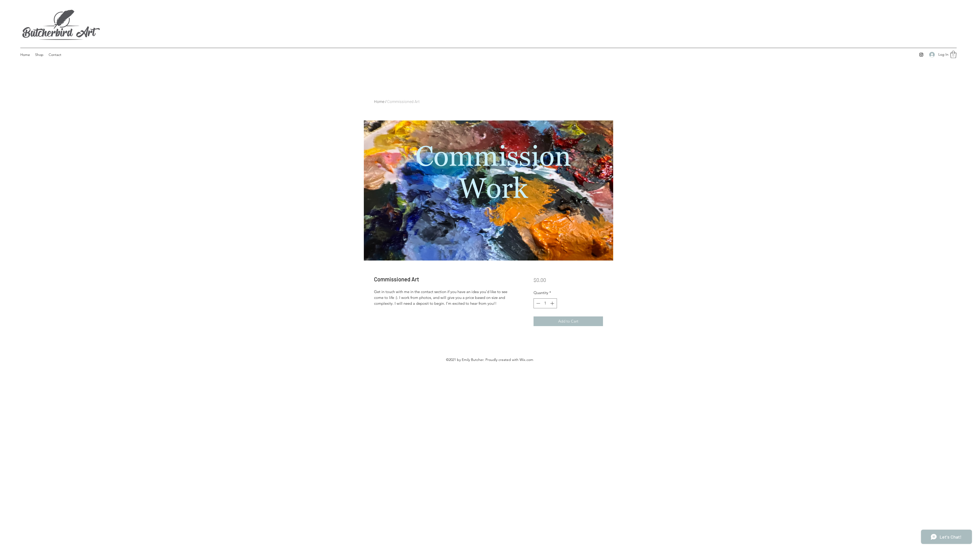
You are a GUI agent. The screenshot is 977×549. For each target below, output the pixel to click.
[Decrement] (537, 303)
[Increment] (552, 303)
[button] (953, 54)
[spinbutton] (545, 303)
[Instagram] (921, 54)
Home (379, 101)
